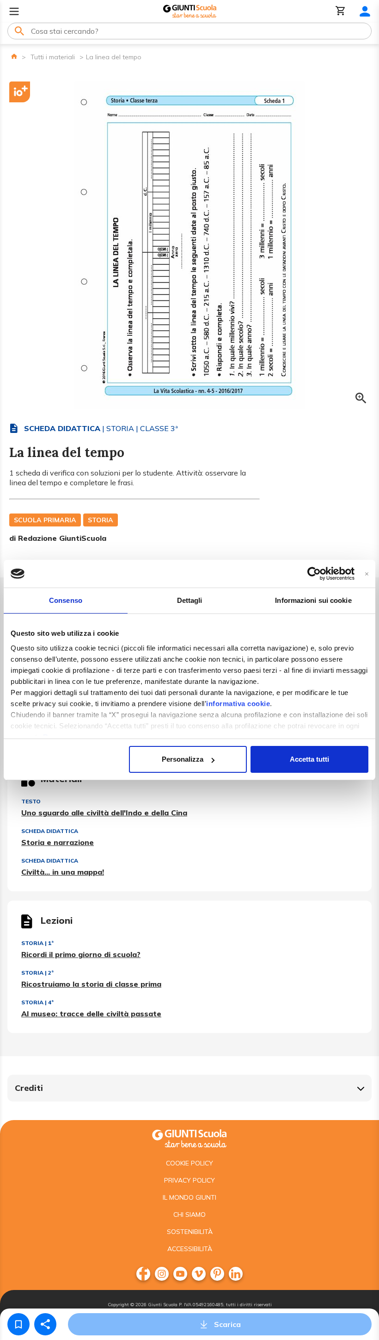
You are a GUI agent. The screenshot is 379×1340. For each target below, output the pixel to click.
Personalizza (182, 759)
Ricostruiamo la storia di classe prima (91, 984)
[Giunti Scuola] (189, 11)
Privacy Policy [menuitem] (189, 1180)
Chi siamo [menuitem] (189, 1214)
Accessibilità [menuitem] (189, 1249)
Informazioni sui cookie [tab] (313, 600)
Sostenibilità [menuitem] (190, 1231)
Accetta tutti (309, 759)
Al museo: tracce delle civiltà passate (91, 1013)
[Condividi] (45, 1324)
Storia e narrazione (57, 842)
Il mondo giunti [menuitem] (189, 1197)
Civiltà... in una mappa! (62, 872)
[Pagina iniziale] (14, 56)
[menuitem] (143, 1274)
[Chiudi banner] (366, 574)
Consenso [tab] (65, 600)
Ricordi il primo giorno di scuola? (81, 954)
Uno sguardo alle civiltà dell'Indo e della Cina (104, 812)
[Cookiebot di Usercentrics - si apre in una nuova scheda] (314, 574)
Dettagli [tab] (189, 600)
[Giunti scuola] (189, 1137)
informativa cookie (238, 704)
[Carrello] (340, 11)
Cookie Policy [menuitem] (189, 1163)
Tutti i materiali (53, 57)
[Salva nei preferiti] (18, 1324)
